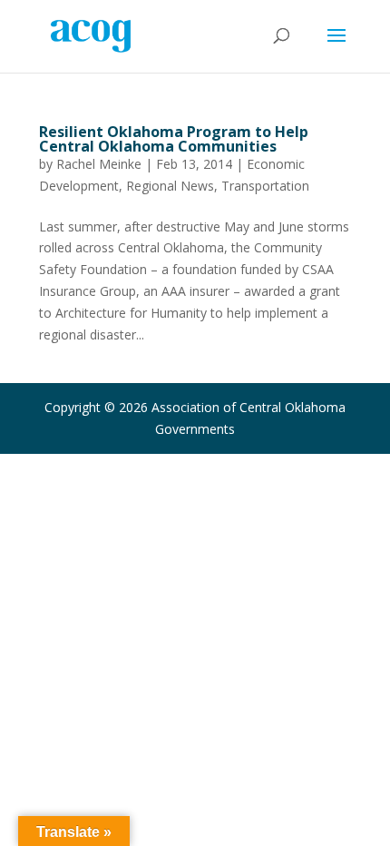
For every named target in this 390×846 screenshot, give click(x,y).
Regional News (170, 185)
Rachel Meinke (98, 163)
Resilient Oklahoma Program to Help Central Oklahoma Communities (173, 139)
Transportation (265, 185)
